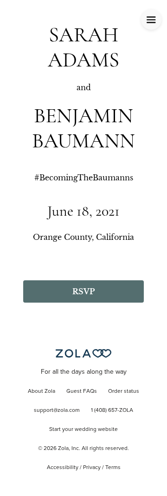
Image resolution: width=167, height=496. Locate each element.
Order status (123, 391)
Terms (113, 467)
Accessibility (62, 467)
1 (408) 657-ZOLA (112, 410)
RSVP (83, 291)
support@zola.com (57, 410)
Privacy (92, 467)
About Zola (41, 391)
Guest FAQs (81, 391)
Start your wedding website (83, 429)
